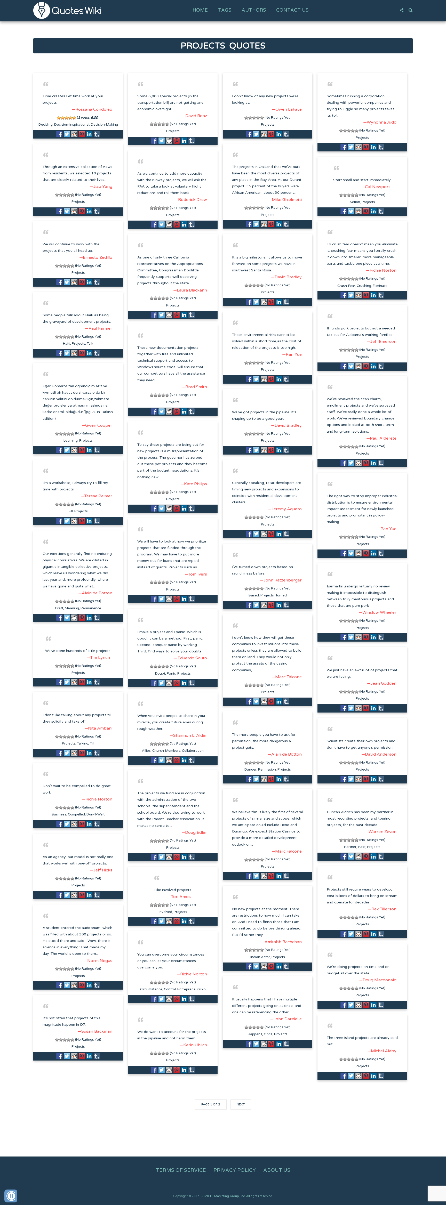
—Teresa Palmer (96, 496)
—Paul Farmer (98, 328)
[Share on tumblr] (97, 134)
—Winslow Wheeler (377, 612)
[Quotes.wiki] (67, 10)
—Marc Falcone (287, 677)
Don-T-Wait (95, 814)
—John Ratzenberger (281, 580)
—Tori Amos (179, 896)
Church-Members (166, 751)
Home (200, 10)
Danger (250, 769)
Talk (90, 344)
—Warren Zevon (380, 831)
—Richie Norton (381, 270)
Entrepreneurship (191, 989)
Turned (281, 595)
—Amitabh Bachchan (281, 941)
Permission (267, 769)
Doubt (160, 674)
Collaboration (193, 751)
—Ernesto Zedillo (95, 257)
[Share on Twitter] (67, 134)
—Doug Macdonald (377, 980)
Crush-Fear (346, 286)
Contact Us (292, 10)
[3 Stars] (66, 118)
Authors (254, 10)
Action (354, 202)
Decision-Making (104, 125)
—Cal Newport (375, 186)
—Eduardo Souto (190, 658)
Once (268, 1034)
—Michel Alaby (381, 1051)
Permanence (91, 608)
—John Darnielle (286, 1019)
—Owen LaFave (287, 109)
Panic (171, 674)
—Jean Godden (381, 683)
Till (92, 743)
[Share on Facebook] (59, 134)
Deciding (45, 125)
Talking (82, 743)
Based (254, 595)
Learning (70, 441)
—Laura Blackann (190, 290)
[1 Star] (59, 118)
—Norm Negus (98, 960)
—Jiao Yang (101, 186)
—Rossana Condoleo (92, 109)
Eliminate (380, 286)
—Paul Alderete (381, 438)
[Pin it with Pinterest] (82, 134)
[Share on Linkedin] (89, 134)
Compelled (76, 814)
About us (276, 1170)
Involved (165, 912)
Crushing (364, 286)
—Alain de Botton (95, 593)
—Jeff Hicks (101, 870)
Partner (350, 847)
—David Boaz (194, 115)
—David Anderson (378, 754)
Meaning (72, 608)
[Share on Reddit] (74, 134)
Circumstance (151, 989)
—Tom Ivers (196, 574)
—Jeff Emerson (381, 341)
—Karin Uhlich (193, 1045)
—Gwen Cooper (97, 425)
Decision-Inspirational (71, 125)
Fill (71, 511)
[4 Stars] (70, 118)
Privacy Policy (234, 1170)
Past (361, 847)
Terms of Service (181, 1170)
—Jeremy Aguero (285, 509)
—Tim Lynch (98, 657)
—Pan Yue (292, 354)
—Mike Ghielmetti (285, 199)
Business (59, 814)
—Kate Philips (193, 484)
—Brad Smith (194, 387)
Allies (146, 751)
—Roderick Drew (190, 199)
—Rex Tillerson (382, 909)
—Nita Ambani (98, 728)
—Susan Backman (95, 1031)
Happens (255, 1034)
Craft (59, 608)
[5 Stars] (74, 118)
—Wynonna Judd (379, 122)
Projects (173, 131)
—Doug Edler (194, 832)
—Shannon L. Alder (188, 735)
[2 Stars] (63, 118)
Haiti (66, 344)
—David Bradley (286, 277)
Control (170, 989)
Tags (224, 10)
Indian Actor (260, 957)
